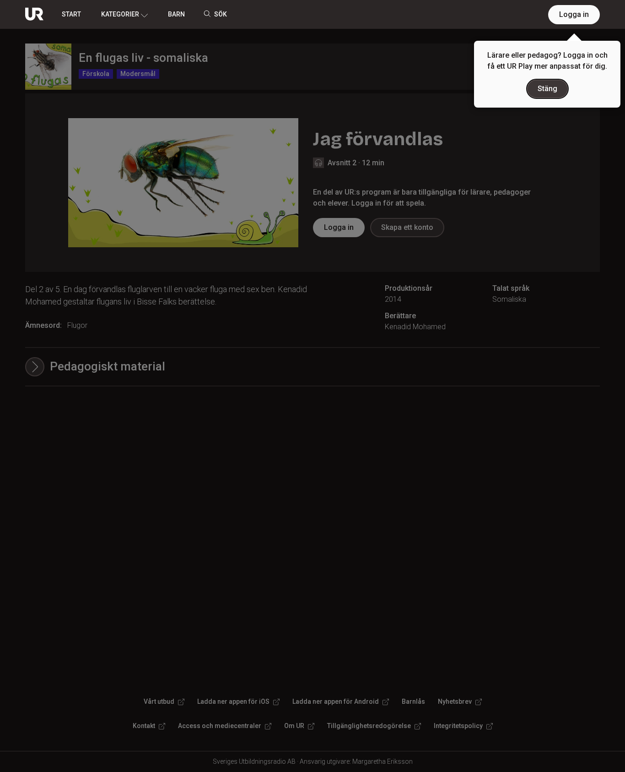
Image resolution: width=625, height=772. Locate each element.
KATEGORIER (120, 14)
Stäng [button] (547, 88)
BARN (176, 14)
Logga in (574, 14)
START (71, 14)
